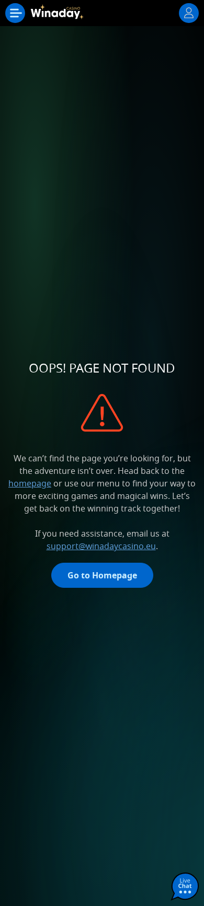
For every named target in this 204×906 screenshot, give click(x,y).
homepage (29, 483)
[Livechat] (185, 887)
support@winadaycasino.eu (101, 546)
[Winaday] (58, 15)
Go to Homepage (102, 575)
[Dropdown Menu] (15, 13)
